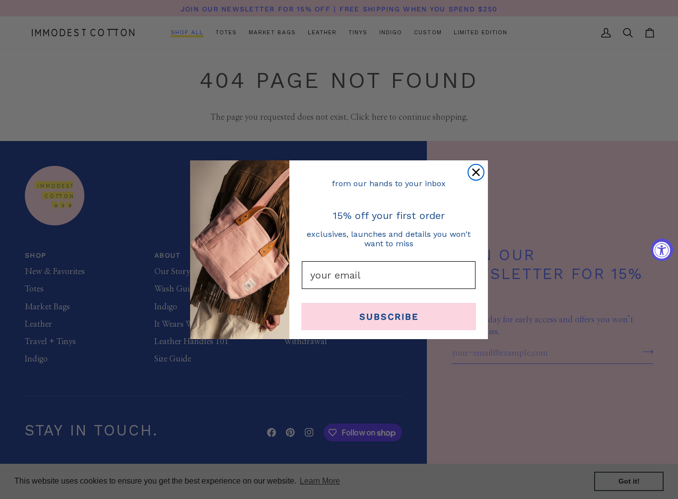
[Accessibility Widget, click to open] (662, 249)
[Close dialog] (476, 172)
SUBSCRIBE (388, 316)
